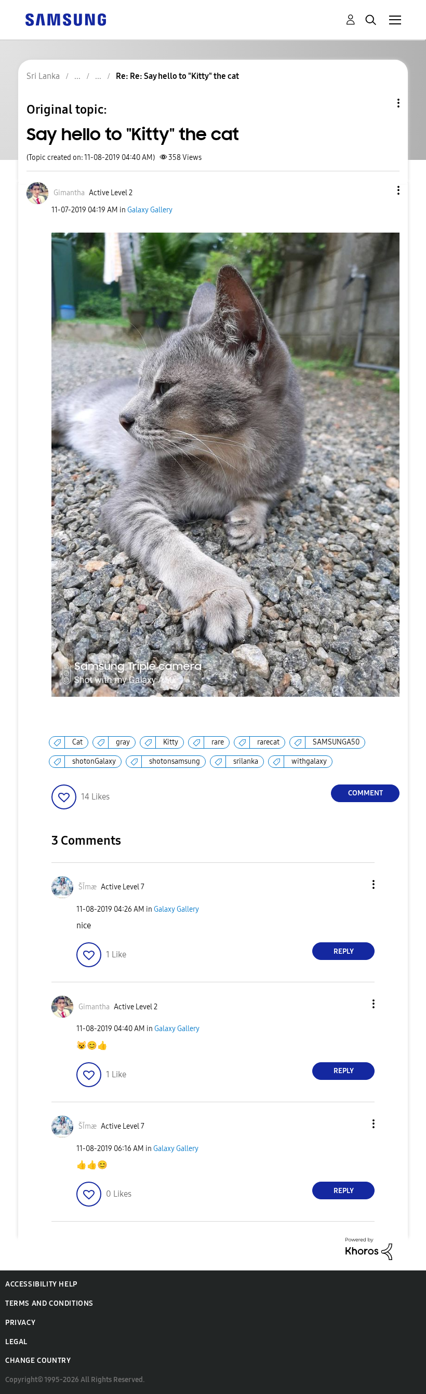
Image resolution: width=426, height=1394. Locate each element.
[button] (381, 190)
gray (123, 742)
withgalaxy (309, 761)
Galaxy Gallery (149, 210)
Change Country (38, 1360)
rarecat (268, 742)
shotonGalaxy (94, 761)
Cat (77, 742)
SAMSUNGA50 (336, 742)
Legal (16, 1341)
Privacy (20, 1322)
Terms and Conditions (49, 1303)
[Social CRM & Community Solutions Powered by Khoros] (368, 1248)
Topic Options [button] (381, 103)
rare (217, 742)
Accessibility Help (41, 1284)
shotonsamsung (174, 761)
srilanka (245, 761)
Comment (365, 793)
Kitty (170, 742)
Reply (344, 951)
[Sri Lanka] (65, 19)
